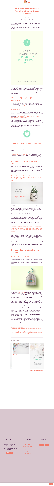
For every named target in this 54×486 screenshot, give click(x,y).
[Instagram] (45, 445)
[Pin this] (32, 20)
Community (30, 446)
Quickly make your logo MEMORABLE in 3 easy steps (17, 371)
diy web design (28, 331)
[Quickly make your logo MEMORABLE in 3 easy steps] (18, 344)
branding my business (20, 328)
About (25, 444)
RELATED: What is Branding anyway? (19, 109)
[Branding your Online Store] (35, 344)
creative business (32, 329)
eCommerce (34, 331)
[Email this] (21, 20)
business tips (26, 329)
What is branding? (31, 333)
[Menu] (29, 2)
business (15, 329)
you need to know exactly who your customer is (26, 153)
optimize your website (24, 332)
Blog (28, 451)
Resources (29, 450)
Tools (28, 444)
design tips (19, 331)
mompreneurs (17, 332)
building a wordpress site (30, 328)
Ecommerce (21, 327)
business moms (20, 329)
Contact (29, 453)
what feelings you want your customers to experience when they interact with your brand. (25, 117)
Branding (12, 327)
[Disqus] (27, 392)
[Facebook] (43, 445)
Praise (25, 453)
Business (16, 327)
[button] (25, 374)
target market (14, 333)
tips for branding (20, 333)
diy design (23, 331)
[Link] (25, 1)
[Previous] (7, 358)
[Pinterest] (48, 445)
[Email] (40, 445)
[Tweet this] (27, 20)
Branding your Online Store (34, 354)
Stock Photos (30, 448)
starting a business (39, 332)
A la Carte (24, 448)
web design (26, 333)
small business (32, 332)
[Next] (46, 358)
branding (14, 328)
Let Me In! (9, 452)
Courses (24, 451)
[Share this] (24, 20)
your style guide (21, 292)
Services (24, 446)
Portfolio (24, 450)
